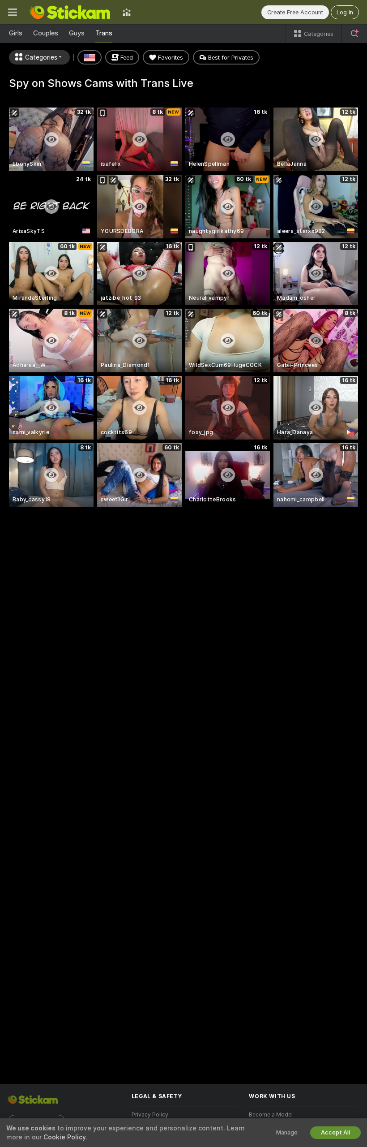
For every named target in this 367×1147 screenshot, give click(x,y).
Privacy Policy (150, 1115)
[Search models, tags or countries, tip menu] (354, 33)
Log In (345, 12)
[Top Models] (127, 12)
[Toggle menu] (12, 12)
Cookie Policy (64, 1137)
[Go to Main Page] (70, 12)
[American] (89, 57)
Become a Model (271, 1115)
